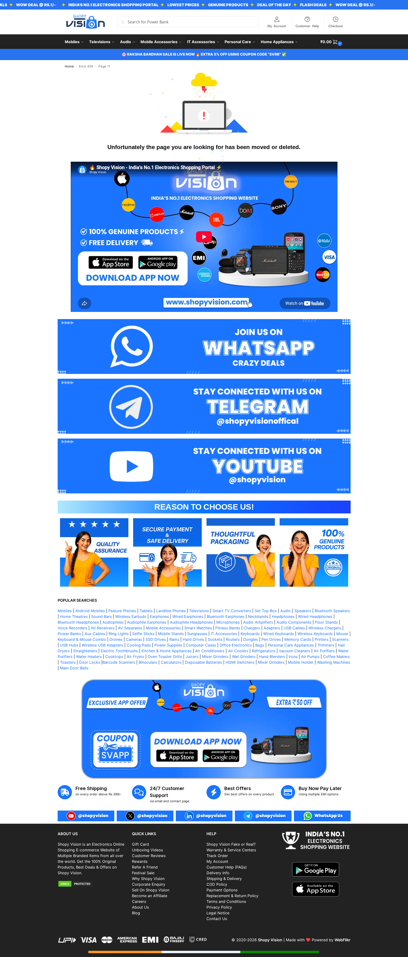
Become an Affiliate (149, 895)
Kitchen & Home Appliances (166, 650)
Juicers (192, 656)
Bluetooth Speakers (332, 610)
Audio (285, 610)
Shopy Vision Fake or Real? (231, 844)
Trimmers (325, 645)
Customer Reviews (149, 855)
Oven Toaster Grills (165, 656)
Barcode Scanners (118, 662)
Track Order (217, 855)
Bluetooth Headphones (78, 622)
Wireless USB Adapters (102, 645)
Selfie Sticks (143, 633)
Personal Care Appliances (291, 645)
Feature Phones (122, 610)
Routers (233, 639)
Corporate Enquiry (148, 884)
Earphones (159, 616)
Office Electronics (236, 645)
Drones (116, 639)
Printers (321, 639)
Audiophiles (112, 622)
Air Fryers (135, 656)
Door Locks (89, 662)
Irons (293, 656)
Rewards (139, 861)
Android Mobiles (90, 610)
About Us (140, 907)
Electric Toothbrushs (119, 650)
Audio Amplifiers (258, 622)
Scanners (340, 639)
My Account (276, 25)
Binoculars (148, 662)
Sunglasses (197, 633)
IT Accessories (224, 633)
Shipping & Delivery (224, 878)
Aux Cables (95, 633)
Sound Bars (101, 616)
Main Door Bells (75, 668)
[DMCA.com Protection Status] (92, 883)
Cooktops (114, 656)
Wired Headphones (315, 616)
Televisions (199, 610)
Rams (174, 639)
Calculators (171, 662)
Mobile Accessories (163, 628)
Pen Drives (271, 639)
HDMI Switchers (240, 662)
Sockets (215, 639)
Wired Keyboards (278, 633)
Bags (259, 645)
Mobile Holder (300, 662)
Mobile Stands (171, 633)
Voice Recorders (72, 628)
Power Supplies (168, 645)
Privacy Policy (219, 907)
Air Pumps (310, 656)
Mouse (342, 633)
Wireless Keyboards (315, 633)
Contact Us (217, 918)
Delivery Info (218, 872)
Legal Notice (218, 912)
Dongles (250, 639)
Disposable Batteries (203, 662)
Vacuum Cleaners (294, 650)
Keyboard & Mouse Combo (82, 639)
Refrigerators (263, 650)
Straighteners (85, 650)
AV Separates (130, 628)
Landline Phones (171, 610)
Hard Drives (193, 639)
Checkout (335, 25)
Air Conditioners (209, 650)
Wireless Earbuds (130, 616)
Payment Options (222, 890)
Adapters (272, 628)
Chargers (252, 628)
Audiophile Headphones (191, 622)
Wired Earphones (187, 616)
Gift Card (140, 844)
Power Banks (69, 633)
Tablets (146, 610)
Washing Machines (333, 662)
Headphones (283, 616)
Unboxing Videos (147, 850)
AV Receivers (102, 628)
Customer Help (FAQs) (227, 867)
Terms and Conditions (226, 901)
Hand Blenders (272, 656)
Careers (139, 901)
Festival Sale (143, 872)
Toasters (68, 662)
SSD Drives (156, 639)
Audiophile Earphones (146, 622)
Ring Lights (119, 633)
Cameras (134, 639)
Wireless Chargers (324, 628)
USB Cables (294, 628)
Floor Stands (326, 622)
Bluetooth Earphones (225, 616)
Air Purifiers (324, 650)
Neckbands (258, 616)
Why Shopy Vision (148, 878)
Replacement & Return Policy (232, 895)
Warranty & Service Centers (231, 850)
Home (69, 66)
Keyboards (250, 633)
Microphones (228, 622)
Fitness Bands (227, 628)
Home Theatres (74, 616)
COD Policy (217, 884)
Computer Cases (201, 645)
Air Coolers (238, 650)
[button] (331, 42)
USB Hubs (69, 645)
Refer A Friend (145, 867)
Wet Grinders (243, 656)
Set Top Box (266, 610)
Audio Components (294, 622)
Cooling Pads (139, 645)
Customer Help (307, 25)
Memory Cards (297, 639)
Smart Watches (198, 628)
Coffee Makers (336, 656)
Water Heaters (89, 656)
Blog (136, 912)
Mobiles (65, 610)
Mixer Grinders (215, 656)
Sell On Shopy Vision (150, 890)
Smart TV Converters (231, 610)
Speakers (302, 610)
